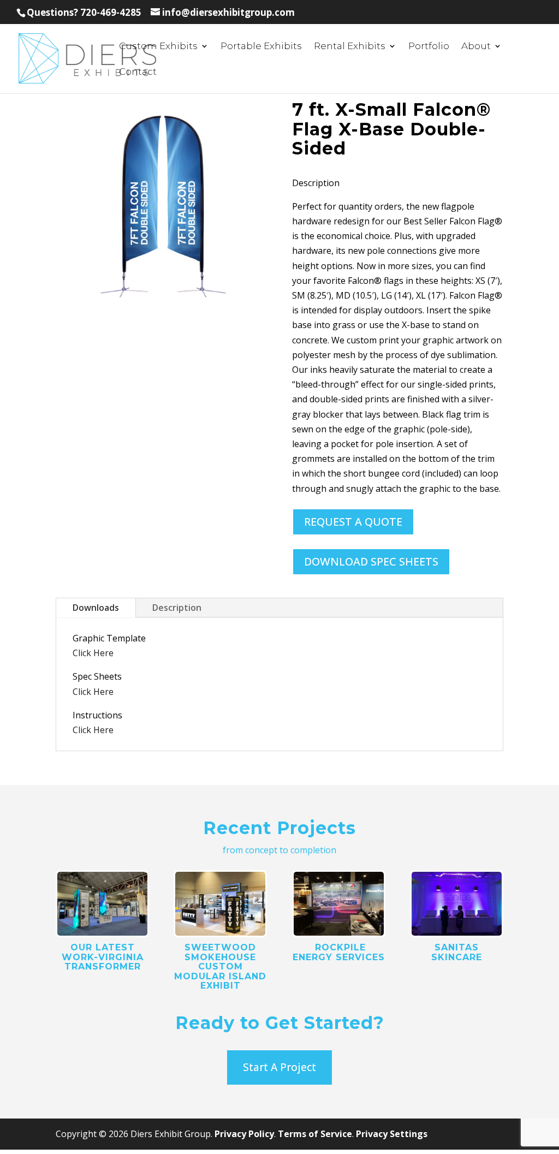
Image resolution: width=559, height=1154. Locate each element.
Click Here (93, 653)
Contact (138, 72)
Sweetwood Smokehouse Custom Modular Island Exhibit (220, 966)
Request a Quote (353, 521)
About (476, 46)
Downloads (96, 608)
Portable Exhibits (261, 46)
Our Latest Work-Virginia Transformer (103, 957)
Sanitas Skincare (456, 952)
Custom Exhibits (158, 46)
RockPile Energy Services (339, 952)
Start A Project (279, 1067)
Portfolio (428, 46)
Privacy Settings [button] (391, 1134)
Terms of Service (315, 1134)
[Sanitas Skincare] (456, 903)
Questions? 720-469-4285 (84, 12)
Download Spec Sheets (371, 561)
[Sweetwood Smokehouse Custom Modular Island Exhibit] (220, 903)
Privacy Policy (244, 1134)
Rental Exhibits (349, 46)
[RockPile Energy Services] (338, 903)
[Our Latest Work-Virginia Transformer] (102, 903)
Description (176, 608)
